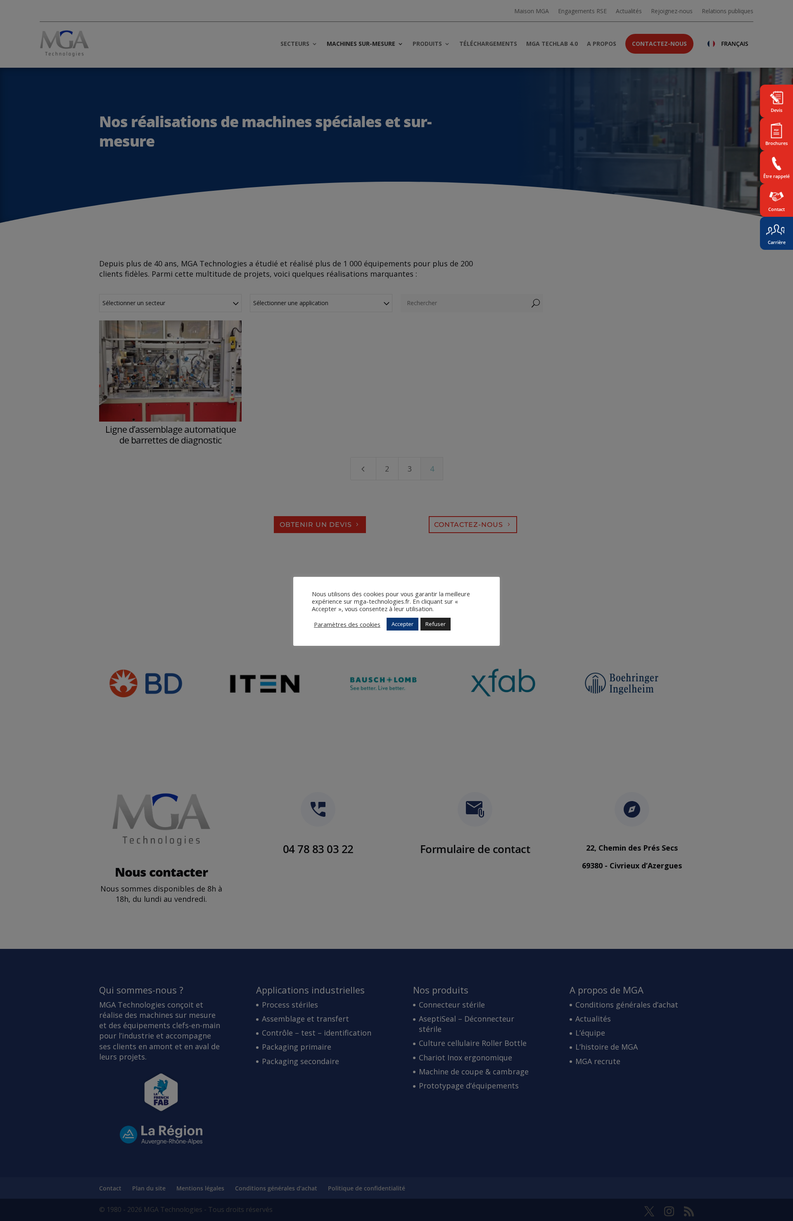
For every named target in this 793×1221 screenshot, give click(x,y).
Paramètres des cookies (347, 624)
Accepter (402, 624)
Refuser (435, 624)
